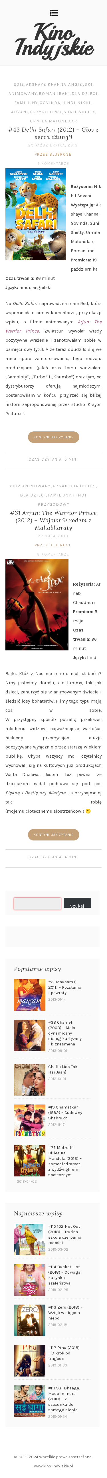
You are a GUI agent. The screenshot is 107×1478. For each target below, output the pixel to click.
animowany (23, 93)
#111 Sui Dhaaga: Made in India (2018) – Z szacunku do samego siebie (64, 1398)
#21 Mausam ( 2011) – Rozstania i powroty (64, 987)
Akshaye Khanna (46, 84)
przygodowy (46, 112)
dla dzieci (85, 93)
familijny (26, 102)
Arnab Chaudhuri (74, 486)
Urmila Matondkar (53, 121)
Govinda (50, 102)
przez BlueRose (53, 154)
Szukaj (77, 905)
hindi (69, 102)
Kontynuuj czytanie (54, 437)
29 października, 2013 (53, 145)
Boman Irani (54, 93)
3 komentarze (53, 554)
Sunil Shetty (79, 112)
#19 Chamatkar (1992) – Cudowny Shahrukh (65, 1112)
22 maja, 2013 (53, 536)
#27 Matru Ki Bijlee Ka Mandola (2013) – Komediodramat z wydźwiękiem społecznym (65, 1161)
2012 (19, 84)
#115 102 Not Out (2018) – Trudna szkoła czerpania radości (64, 1234)
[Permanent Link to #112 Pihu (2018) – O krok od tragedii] (29, 1361)
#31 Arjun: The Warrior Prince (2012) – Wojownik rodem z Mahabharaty (53, 520)
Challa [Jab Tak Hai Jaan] (63, 1069)
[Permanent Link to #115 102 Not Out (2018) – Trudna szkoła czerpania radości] (29, 1239)
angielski (80, 84)
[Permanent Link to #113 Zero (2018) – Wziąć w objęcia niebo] (29, 1320)
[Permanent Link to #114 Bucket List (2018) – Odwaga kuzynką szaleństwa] (29, 1280)
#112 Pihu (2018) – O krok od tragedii (64, 1353)
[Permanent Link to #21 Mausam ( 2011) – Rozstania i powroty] (29, 995)
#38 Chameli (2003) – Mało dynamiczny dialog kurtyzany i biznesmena (65, 1033)
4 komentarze (53, 163)
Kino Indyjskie (53, 40)
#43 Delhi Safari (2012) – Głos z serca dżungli (53, 133)
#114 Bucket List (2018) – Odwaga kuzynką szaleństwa (64, 1275)
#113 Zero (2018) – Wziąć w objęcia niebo (65, 1313)
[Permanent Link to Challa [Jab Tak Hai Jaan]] (29, 1080)
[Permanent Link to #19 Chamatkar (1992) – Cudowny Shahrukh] (29, 1120)
